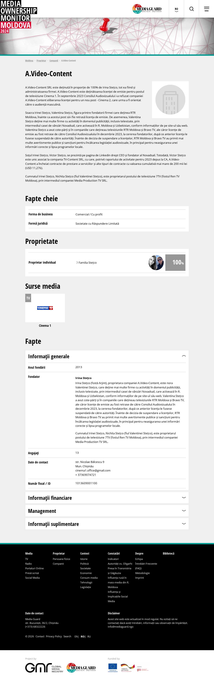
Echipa (139, 559)
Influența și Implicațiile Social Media (118, 596)
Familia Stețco (88, 262)
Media (28, 553)
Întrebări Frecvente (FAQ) (146, 566)
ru (89, 636)
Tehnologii (86, 582)
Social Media (32, 577)
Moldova (29, 60)
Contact (40, 636)
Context (84, 553)
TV (26, 559)
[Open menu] (206, 9)
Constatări (114, 553)
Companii (53, 60)
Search (67, 636)
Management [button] (42, 510)
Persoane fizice (61, 559)
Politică (84, 563)
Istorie (83, 559)
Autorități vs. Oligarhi (120, 563)
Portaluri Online (34, 568)
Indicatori (113, 559)
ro (82, 636)
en (76, 636)
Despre (139, 553)
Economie (86, 573)
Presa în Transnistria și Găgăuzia (119, 571)
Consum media (89, 577)
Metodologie (142, 573)
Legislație (85, 587)
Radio (28, 563)
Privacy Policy (54, 636)
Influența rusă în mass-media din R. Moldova (118, 582)
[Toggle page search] (191, 9)
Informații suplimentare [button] (53, 523)
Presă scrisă (32, 573)
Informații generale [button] (48, 356)
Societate (85, 568)
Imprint (139, 577)
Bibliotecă (168, 553)
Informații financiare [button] (50, 497)
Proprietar (41, 60)
